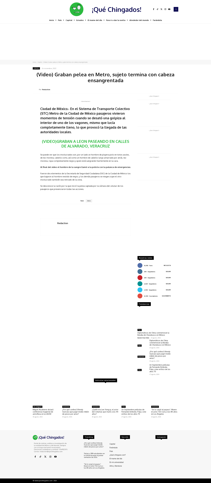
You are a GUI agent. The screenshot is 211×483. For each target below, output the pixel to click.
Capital (40, 62)
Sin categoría (37, 407)
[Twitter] (161, 9)
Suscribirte (166, 296)
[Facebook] (154, 9)
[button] (176, 9)
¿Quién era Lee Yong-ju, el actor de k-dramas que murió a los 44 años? (105, 411)
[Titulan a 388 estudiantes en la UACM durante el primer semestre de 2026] (77, 457)
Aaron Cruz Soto (143, 338)
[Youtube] (169, 9)
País (139, 330)
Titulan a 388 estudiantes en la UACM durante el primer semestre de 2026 (94, 455)
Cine (139, 370)
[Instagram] (165, 9)
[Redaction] (36, 89)
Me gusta (167, 265)
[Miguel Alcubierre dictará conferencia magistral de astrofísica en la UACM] (46, 394)
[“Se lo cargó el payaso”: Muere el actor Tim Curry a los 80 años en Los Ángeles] (164, 394)
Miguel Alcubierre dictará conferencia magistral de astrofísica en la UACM (43, 411)
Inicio (34, 62)
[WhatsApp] (164, 89)
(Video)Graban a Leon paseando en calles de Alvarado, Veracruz (85, 143)
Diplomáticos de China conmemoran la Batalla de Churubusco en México (153, 334)
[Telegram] (170, 89)
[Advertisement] (105, 41)
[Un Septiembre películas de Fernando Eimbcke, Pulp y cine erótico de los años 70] (142, 368)
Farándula (141, 356)
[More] (175, 89)
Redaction (46, 89)
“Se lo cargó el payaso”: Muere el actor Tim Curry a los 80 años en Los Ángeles (164, 411)
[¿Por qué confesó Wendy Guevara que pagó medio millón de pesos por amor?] (142, 354)
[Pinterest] (158, 89)
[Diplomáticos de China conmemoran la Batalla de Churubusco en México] (154, 318)
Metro (89, 201)
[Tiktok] (157, 9)
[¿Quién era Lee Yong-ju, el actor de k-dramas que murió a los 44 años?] (105, 394)
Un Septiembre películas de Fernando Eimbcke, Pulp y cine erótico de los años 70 (159, 368)
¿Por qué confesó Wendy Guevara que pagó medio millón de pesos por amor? (160, 354)
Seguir (168, 271)
